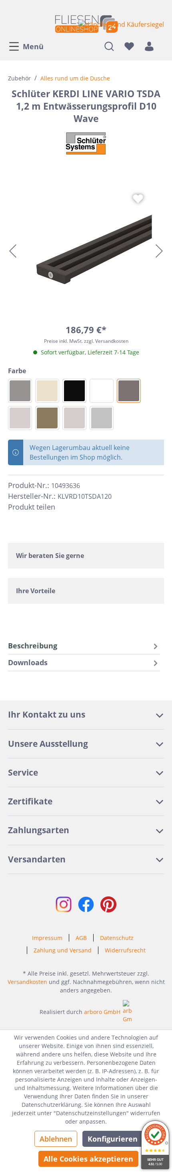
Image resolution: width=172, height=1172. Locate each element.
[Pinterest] (79, 507)
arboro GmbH (102, 1012)
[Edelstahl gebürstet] (102, 418)
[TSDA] (129, 391)
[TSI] (47, 391)
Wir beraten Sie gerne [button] (50, 555)
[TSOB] (47, 418)
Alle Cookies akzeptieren (88, 1159)
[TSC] (20, 418)
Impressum (47, 938)
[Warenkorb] (161, 46)
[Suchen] (109, 46)
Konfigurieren (113, 1139)
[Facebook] (65, 507)
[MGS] (74, 391)
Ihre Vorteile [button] (35, 590)
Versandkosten (27, 982)
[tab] (84, 645)
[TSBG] (74, 418)
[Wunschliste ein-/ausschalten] (138, 199)
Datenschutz (117, 938)
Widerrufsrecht (125, 950)
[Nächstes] (159, 251)
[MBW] (102, 391)
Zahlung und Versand (63, 950)
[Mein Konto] (149, 46)
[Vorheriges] (13, 251)
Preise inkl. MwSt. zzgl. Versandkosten (86, 341)
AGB (81, 938)
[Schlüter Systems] (86, 144)
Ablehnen (56, 1139)
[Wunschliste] (129, 46)
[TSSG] (20, 391)
